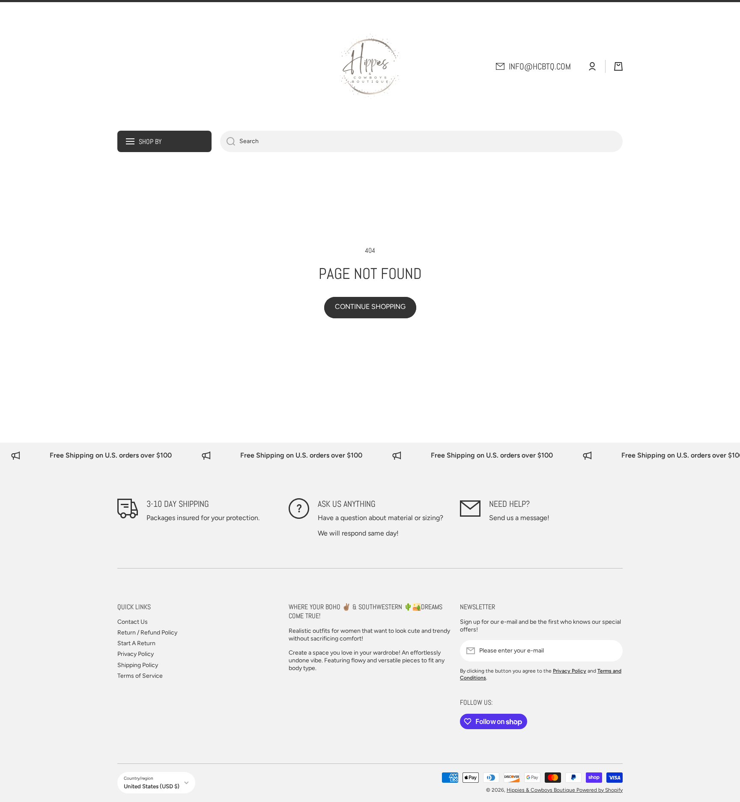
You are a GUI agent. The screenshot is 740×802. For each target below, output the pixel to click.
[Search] (227, 141)
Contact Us (132, 621)
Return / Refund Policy (147, 632)
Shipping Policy (137, 665)
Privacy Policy (135, 654)
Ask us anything (347, 503)
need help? (509, 503)
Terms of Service (140, 675)
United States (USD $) (151, 786)
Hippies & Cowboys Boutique (541, 790)
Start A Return (136, 643)
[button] (618, 66)
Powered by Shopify (599, 790)
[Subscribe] (612, 650)
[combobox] (421, 141)
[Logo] (370, 66)
